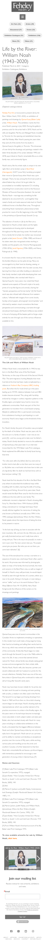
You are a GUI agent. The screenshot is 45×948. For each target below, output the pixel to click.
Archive (17, 939)
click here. (12, 838)
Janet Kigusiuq (18, 248)
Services (9, 939)
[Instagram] (33, 931)
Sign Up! (23, 917)
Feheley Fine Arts (8, 113)
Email (7, 892)
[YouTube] (26, 931)
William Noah (12, 123)
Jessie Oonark (17, 238)
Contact (25, 939)
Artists (39, 937)
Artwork (13, 937)
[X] (19, 931)
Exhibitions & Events (26, 937)
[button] (23, 17)
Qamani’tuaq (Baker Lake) (30, 119)
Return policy (35, 939)
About (5, 937)
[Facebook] (12, 931)
